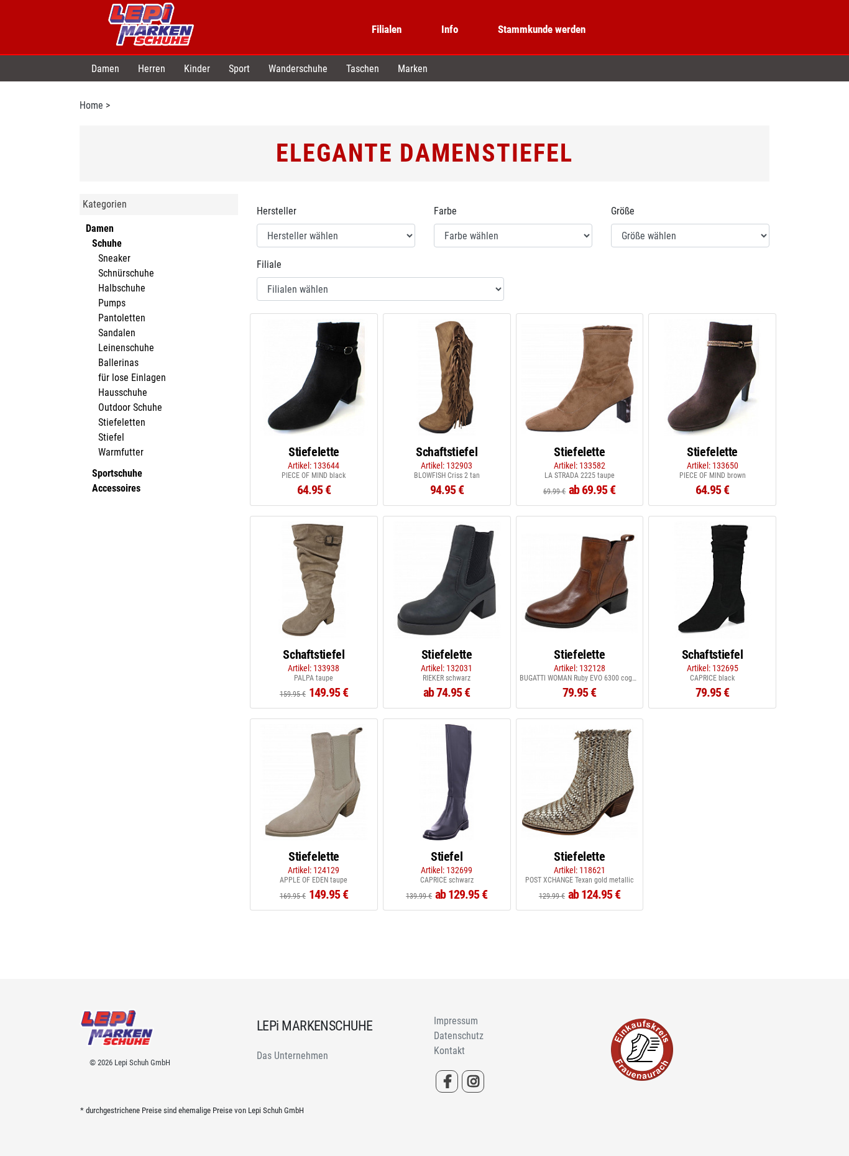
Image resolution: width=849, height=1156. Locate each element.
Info (449, 29)
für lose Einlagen (132, 377)
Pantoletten (121, 318)
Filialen (387, 29)
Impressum (456, 1021)
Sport (239, 69)
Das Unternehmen (292, 1056)
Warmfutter (121, 452)
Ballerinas (118, 363)
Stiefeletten (121, 422)
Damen (105, 69)
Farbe (445, 211)
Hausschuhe (122, 392)
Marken (413, 69)
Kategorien (105, 204)
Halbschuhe (121, 288)
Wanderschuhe (298, 69)
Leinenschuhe (126, 348)
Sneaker (114, 258)
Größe (623, 211)
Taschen (362, 69)
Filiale (269, 264)
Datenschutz (459, 1036)
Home (91, 105)
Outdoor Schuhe (130, 407)
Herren (151, 69)
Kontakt (449, 1051)
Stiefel (111, 437)
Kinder (197, 69)
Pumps (112, 303)
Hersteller (276, 211)
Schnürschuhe (126, 273)
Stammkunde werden (541, 29)
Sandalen (116, 333)
